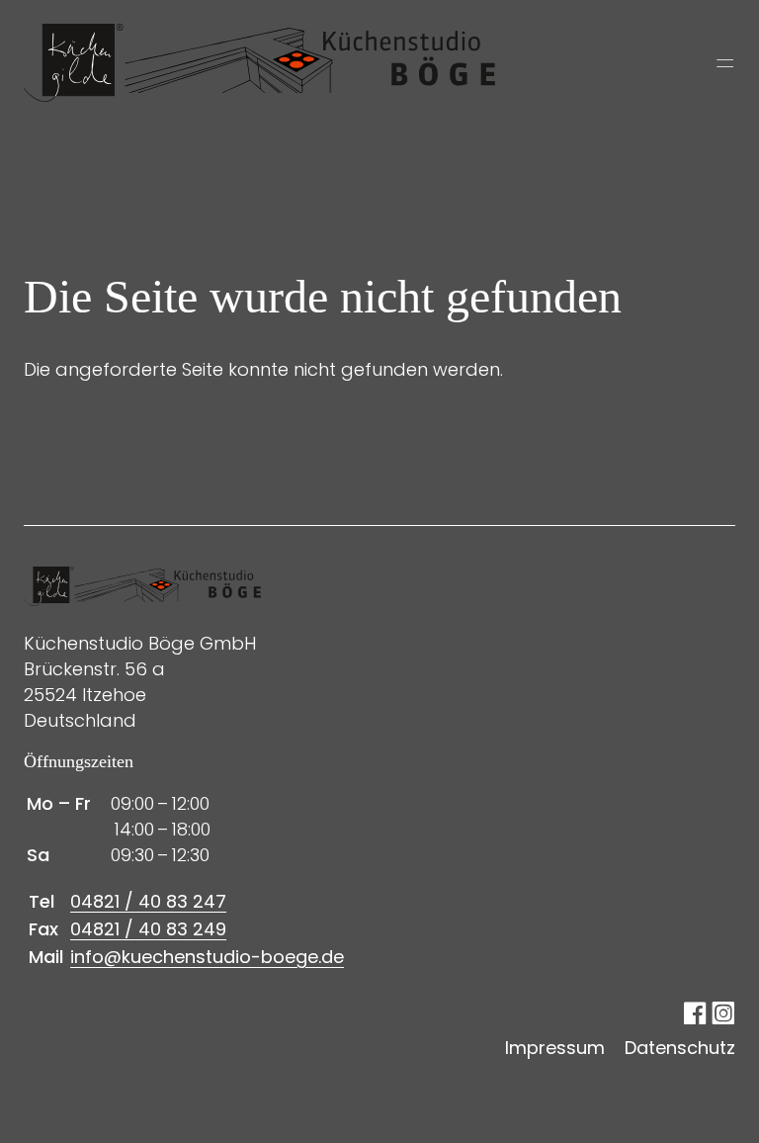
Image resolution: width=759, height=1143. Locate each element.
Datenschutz (680, 1047)
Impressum (555, 1047)
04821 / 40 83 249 (148, 929)
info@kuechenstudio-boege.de (207, 956)
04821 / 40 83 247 (148, 901)
